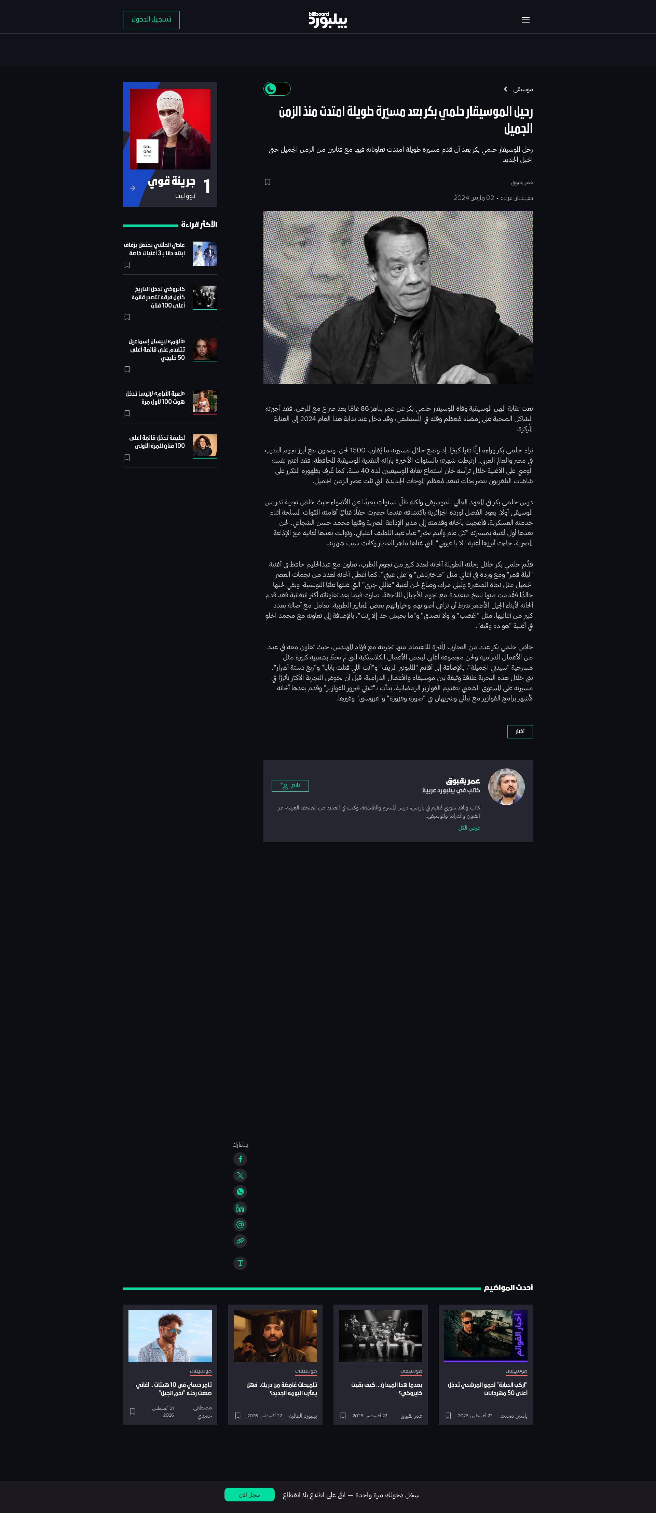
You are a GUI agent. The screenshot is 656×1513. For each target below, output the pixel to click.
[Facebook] (240, 1159)
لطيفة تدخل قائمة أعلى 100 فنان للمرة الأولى (157, 442)
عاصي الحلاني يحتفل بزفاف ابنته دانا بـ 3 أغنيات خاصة (154, 250)
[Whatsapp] (240, 1192)
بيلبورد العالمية (303, 1415)
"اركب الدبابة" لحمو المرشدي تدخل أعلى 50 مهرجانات (488, 1389)
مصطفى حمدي (202, 1411)
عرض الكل (469, 827)
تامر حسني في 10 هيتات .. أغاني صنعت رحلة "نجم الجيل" (174, 1389)
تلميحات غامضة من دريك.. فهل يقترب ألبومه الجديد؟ (281, 1389)
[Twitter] (240, 1175)
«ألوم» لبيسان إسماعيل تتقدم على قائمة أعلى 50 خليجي (156, 350)
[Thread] (240, 1224)
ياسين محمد (514, 1415)
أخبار (520, 731)
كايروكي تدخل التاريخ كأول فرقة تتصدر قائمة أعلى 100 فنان (158, 298)
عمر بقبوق (411, 1415)
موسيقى (523, 89)
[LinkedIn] (240, 1208)
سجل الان (249, 1494)
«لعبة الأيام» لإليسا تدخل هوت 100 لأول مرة (155, 398)
